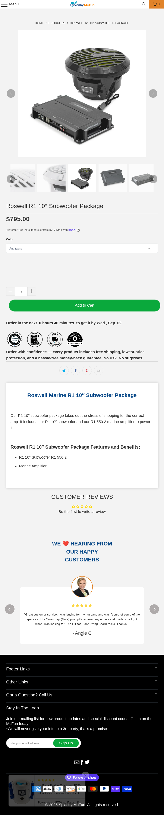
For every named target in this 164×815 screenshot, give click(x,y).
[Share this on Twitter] (64, 370)
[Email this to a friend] (98, 370)
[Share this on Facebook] (75, 370)
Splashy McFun (72, 800)
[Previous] (11, 93)
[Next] (153, 93)
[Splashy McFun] (82, 4)
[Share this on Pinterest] (87, 370)
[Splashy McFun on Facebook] (82, 757)
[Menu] (2, 4)
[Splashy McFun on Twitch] (87, 757)
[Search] (144, 4)
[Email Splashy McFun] (76, 757)
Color (9, 239)
